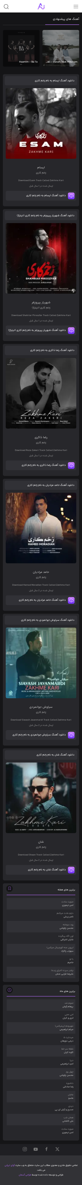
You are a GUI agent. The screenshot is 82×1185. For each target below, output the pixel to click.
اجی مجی (68, 1016)
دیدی (64, 1108)
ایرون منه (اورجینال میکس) (60, 949)
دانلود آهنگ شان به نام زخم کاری (55, 755)
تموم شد (67, 1004)
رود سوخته (66, 926)
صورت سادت (67, 903)
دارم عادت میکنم (65, 915)
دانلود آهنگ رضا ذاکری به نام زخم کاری (52, 350)
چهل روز (66, 1073)
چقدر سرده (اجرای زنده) (62, 972)
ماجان (70, 1096)
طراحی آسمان (25, 1175)
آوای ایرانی (10, 1165)
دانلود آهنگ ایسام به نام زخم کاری (54, 81)
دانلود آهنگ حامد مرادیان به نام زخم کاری (50, 485)
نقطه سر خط (67, 1050)
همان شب (67, 1119)
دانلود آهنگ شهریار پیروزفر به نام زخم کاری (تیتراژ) (45, 216)
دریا (66, 1062)
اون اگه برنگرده (65, 938)
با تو (70, 960)
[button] (6, 8)
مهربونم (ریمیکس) (64, 1027)
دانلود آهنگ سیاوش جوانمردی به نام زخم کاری (47, 620)
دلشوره (68, 1085)
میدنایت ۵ (66, 1039)
